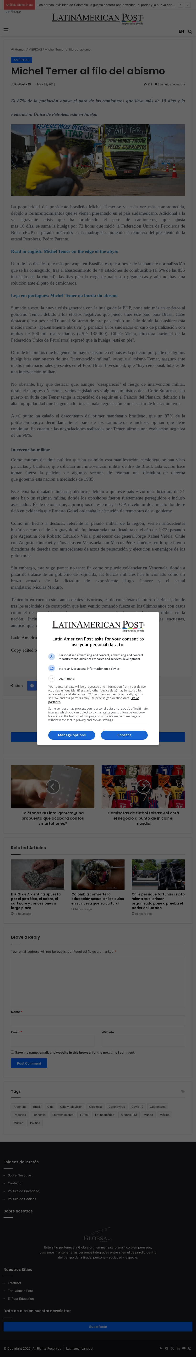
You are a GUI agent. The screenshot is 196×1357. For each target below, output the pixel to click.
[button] (98, 678)
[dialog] (98, 678)
